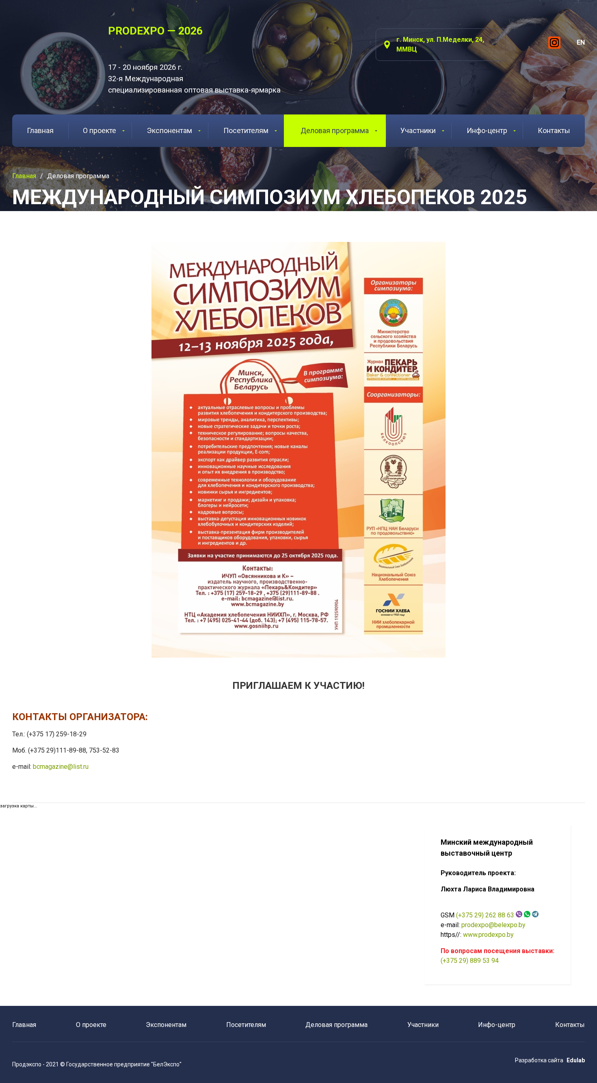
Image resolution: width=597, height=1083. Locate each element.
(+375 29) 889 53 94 (470, 960)
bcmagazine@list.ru (61, 766)
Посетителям (245, 130)
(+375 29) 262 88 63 (485, 915)
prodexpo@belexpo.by (493, 925)
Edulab (576, 1060)
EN (581, 42)
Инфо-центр (487, 130)
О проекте (99, 130)
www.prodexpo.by (488, 934)
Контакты (554, 130)
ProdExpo (50, 46)
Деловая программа (335, 130)
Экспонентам (169, 130)
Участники (418, 130)
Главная (40, 130)
